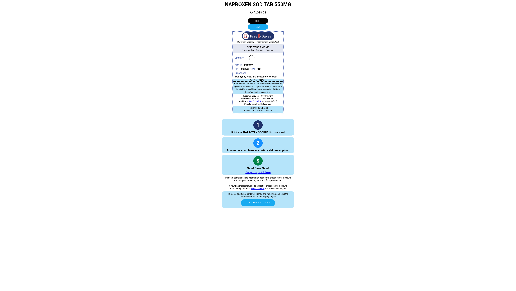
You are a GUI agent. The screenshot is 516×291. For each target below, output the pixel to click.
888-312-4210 (255, 101)
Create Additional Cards (258, 203)
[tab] (258, 27)
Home (258, 21)
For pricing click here (258, 172)
